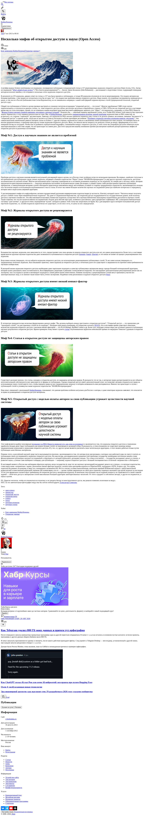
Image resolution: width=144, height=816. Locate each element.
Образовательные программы (16, 801)
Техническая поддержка (23, 812)
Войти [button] (3, 14)
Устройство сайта (12, 777)
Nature (88, 254)
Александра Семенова (68, 482)
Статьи (8, 760)
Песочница (9, 770)
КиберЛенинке (56, 114)
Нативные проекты (12, 799)
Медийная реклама (12, 797)
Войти (7, 750)
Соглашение (10, 786)
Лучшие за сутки (7, 707)
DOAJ (96, 325)
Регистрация (10, 752)
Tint (2, 34)
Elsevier (95, 254)
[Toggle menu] (2, 2)
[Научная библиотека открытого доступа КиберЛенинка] (37, 84)
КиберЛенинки (35, 390)
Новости (8, 762)
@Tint (6, 554)
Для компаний (10, 781)
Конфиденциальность (13, 788)
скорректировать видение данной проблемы (90, 114)
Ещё (7, 697)
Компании (9, 766)
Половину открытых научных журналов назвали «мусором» (111, 118)
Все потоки (8, 2)
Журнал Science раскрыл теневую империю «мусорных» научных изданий (30, 112)
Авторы (8, 768)
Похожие (18, 707)
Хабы (7, 764)
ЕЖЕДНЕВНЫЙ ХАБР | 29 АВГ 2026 (15, 619)
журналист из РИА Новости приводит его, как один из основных (57, 444)
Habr (13, 814)
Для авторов (10, 779)
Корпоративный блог (13, 795)
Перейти (4, 613)
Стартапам (9, 803)
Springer (82, 254)
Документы (9, 784)
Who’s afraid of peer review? (23, 90)
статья (67, 329)
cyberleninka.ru (10, 719)
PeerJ (108, 275)
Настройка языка (7, 812)
